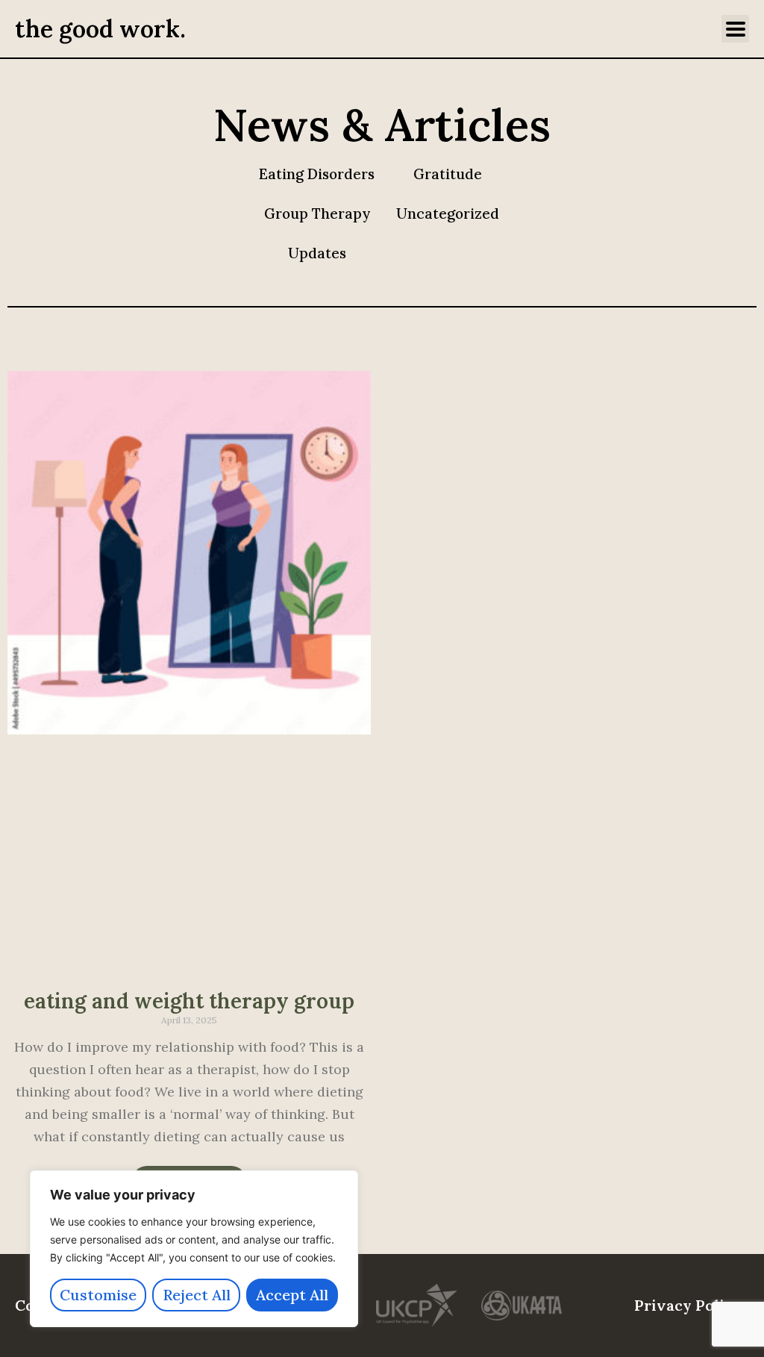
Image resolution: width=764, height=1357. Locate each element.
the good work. (100, 28)
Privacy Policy (688, 1305)
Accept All (292, 1294)
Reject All (197, 1294)
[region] (194, 1248)
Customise (98, 1294)
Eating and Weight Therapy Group (189, 1001)
